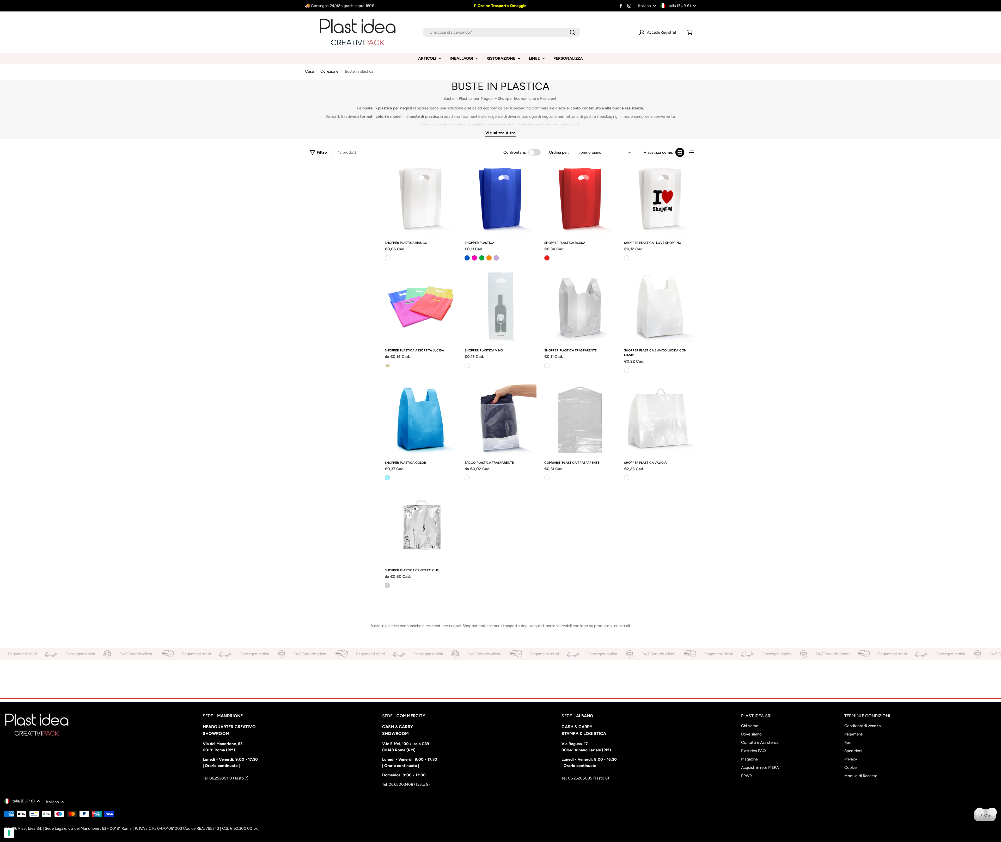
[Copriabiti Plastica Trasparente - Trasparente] (547, 477)
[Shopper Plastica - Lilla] (496, 258)
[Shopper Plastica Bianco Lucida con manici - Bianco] (626, 370)
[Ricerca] (572, 32)
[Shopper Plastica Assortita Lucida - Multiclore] (387, 365)
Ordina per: (559, 152)
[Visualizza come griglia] (680, 152)
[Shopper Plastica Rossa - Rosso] (547, 258)
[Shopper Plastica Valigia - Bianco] (626, 477)
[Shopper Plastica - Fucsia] (474, 258)
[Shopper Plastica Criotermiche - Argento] (387, 585)
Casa (309, 71)
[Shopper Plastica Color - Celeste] (387, 477)
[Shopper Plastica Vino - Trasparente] (467, 365)
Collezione (329, 71)
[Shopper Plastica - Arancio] (489, 258)
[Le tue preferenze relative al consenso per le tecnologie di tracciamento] (9, 833)
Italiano (644, 6)
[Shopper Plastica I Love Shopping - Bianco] (626, 258)
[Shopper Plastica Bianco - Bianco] (387, 258)
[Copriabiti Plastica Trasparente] (580, 419)
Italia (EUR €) (679, 5)
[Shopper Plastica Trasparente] (580, 307)
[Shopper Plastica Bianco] (421, 199)
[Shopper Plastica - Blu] (467, 258)
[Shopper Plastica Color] (421, 419)
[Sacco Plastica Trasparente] (500, 419)
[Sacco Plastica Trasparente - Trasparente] (467, 477)
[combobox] (501, 32)
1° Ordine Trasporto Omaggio (499, 5)
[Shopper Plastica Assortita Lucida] (421, 307)
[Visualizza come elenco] (691, 152)
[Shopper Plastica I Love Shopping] (660, 199)
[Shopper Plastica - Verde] (481, 258)
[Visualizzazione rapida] (450, 173)
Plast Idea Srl (29, 828)
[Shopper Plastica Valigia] (660, 419)
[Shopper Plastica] (500, 199)
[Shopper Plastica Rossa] (580, 199)
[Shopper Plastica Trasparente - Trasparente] (547, 365)
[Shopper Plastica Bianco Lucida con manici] (660, 307)
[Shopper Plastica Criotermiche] (421, 527)
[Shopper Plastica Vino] (500, 307)
